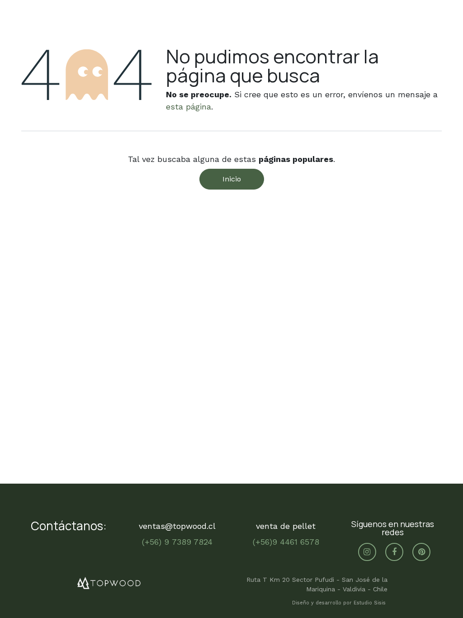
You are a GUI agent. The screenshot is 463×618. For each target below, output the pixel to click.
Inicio (231, 179)
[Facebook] (394, 552)
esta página (188, 106)
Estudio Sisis (370, 603)
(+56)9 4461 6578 (286, 542)
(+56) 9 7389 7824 (177, 542)
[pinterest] (421, 552)
